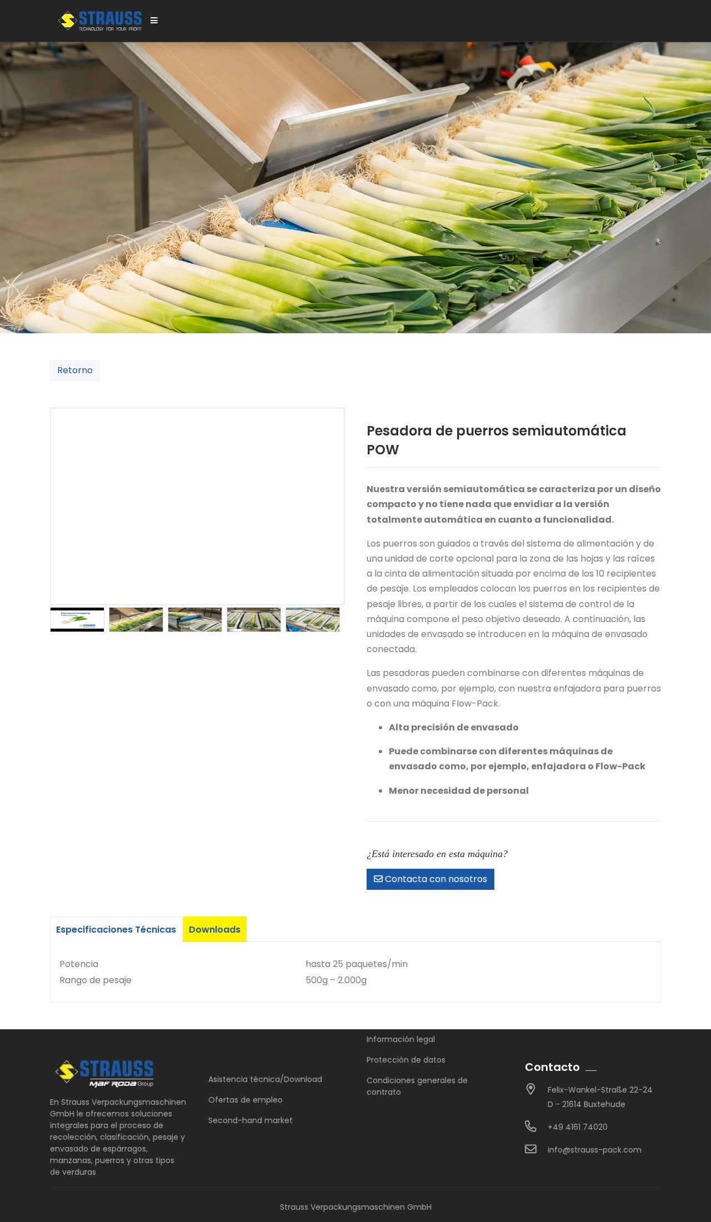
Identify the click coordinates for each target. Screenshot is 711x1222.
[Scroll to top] (688, 1199)
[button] (657, 166)
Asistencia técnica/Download (265, 1079)
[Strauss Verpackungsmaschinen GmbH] (100, 21)
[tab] (116, 929)
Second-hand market (250, 1120)
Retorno (75, 370)
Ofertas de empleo (245, 1099)
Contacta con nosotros (435, 879)
